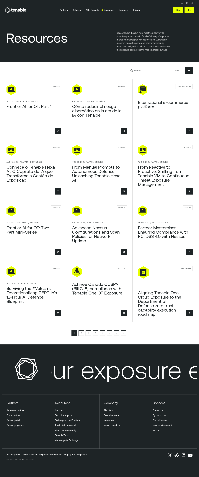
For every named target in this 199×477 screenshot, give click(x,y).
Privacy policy (13, 454)
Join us (156, 430)
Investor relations (112, 425)
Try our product (160, 415)
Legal (66, 454)
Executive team (111, 415)
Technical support (64, 415)
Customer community (65, 430)
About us (108, 410)
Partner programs (15, 425)
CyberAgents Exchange (66, 440)
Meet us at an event (162, 425)
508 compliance (79, 454)
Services (59, 410)
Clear (177, 70)
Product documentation (66, 425)
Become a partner (15, 410)
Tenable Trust (61, 435)
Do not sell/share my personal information (42, 454)
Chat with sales (160, 420)
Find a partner (13, 415)
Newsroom (109, 420)
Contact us (158, 410)
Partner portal (13, 420)
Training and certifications (67, 420)
